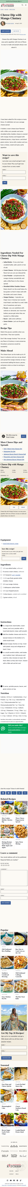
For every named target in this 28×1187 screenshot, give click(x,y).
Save (5, 182)
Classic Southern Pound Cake (21, 1108)
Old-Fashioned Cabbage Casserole (20, 974)
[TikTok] (20, 1180)
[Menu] (25, 5)
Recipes (6, 9)
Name (4, 169)
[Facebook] (14, 1180)
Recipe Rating (5, 863)
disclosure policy (23, 34)
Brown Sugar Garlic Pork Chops (6, 1132)
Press (17, 1174)
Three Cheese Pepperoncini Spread (20, 820)
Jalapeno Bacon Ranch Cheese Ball (15, 454)
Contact (11, 1174)
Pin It (23, 436)
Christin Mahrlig (10, 23)
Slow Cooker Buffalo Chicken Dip (7, 820)
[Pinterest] (17, 1180)
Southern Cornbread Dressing (5, 974)
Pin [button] (14, 507)
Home (2, 9)
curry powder (16, 575)
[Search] (22, 5)
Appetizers (12, 9)
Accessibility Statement (12, 1185)
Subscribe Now (6, 1057)
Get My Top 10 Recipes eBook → (14, 1)
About (17, 1171)
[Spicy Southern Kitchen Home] (7, 5)
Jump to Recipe (6, 31)
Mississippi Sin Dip (9, 451)
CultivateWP (24, 1185)
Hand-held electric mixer (10, 543)
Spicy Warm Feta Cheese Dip (13, 449)
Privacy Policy (4, 1185)
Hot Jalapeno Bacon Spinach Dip (14, 459)
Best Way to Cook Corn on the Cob (20, 951)
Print (23, 507)
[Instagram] (7, 1180)
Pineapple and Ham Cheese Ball (14, 457)
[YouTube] (10, 1180)
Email (4, 175)
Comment (4, 869)
